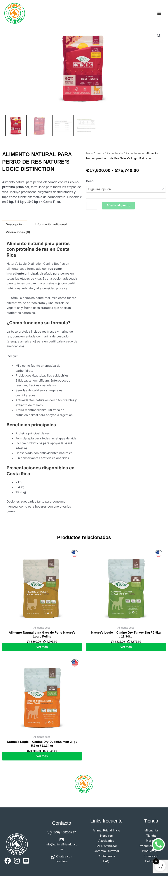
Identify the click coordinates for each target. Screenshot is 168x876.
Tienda (151, 835)
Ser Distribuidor (106, 846)
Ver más (42, 647)
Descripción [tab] (15, 224)
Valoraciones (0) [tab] (18, 232)
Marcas (151, 840)
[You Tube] (26, 860)
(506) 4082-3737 (64, 832)
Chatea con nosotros (64, 859)
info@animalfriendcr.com (61, 847)
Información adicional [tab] (51, 224)
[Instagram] (17, 860)
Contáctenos (106, 856)
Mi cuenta (151, 830)
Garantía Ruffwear (106, 851)
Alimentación (115, 153)
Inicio (89, 153)
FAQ (106, 861)
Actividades (106, 840)
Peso (89, 181)
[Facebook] (7, 860)
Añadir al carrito (118, 205)
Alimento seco (135, 153)
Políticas (151, 861)
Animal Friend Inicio (106, 830)
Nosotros (106, 835)
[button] (159, 36)
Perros (100, 153)
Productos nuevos (151, 846)
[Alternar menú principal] (159, 13)
